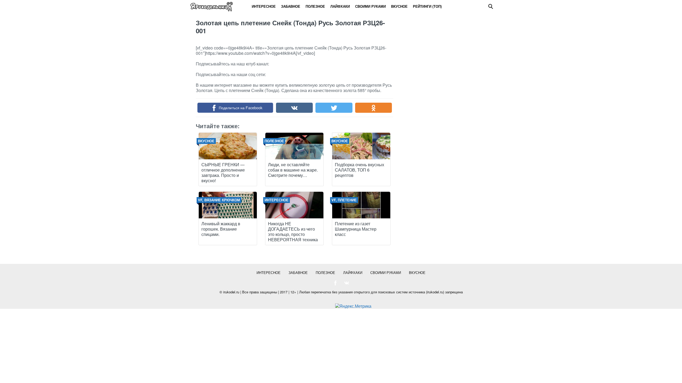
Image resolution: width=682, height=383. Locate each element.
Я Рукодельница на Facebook (335, 283)
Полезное (315, 6)
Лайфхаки (340, 6)
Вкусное (399, 6)
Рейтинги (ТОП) (427, 6)
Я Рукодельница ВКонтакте (346, 283)
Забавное (290, 6)
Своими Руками (370, 6)
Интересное (264, 6)
